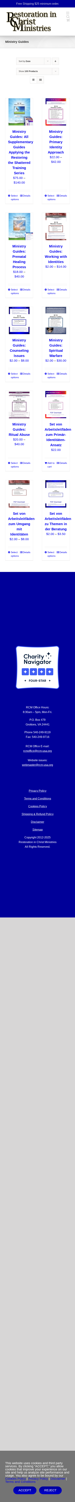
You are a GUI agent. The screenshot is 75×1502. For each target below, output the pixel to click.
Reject (50, 1490)
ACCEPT (24, 1490)
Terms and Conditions (37, 798)
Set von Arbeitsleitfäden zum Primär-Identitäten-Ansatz (58, 434)
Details (26, 195)
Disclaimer (37, 821)
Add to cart (51, 465)
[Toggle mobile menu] (68, 13)
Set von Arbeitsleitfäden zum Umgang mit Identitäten (21, 524)
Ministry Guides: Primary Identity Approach (56, 142)
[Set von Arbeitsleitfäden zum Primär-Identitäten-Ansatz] (56, 404)
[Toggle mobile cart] (68, 20)
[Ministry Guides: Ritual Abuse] (19, 404)
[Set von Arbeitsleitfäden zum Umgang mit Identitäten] (19, 494)
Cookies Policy (37, 806)
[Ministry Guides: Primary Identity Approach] (56, 112)
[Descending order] (55, 61)
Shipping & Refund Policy (38, 814)
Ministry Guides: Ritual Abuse (19, 429)
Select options (15, 197)
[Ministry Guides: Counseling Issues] (19, 320)
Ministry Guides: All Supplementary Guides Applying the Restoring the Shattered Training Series (20, 152)
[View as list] (40, 79)
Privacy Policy (38, 1478)
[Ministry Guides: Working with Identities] (56, 226)
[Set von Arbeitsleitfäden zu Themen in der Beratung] (56, 494)
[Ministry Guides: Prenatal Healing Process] (19, 226)
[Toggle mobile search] (68, 16)
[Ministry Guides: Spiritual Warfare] (56, 320)
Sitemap (37, 829)
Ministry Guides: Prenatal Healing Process (19, 256)
